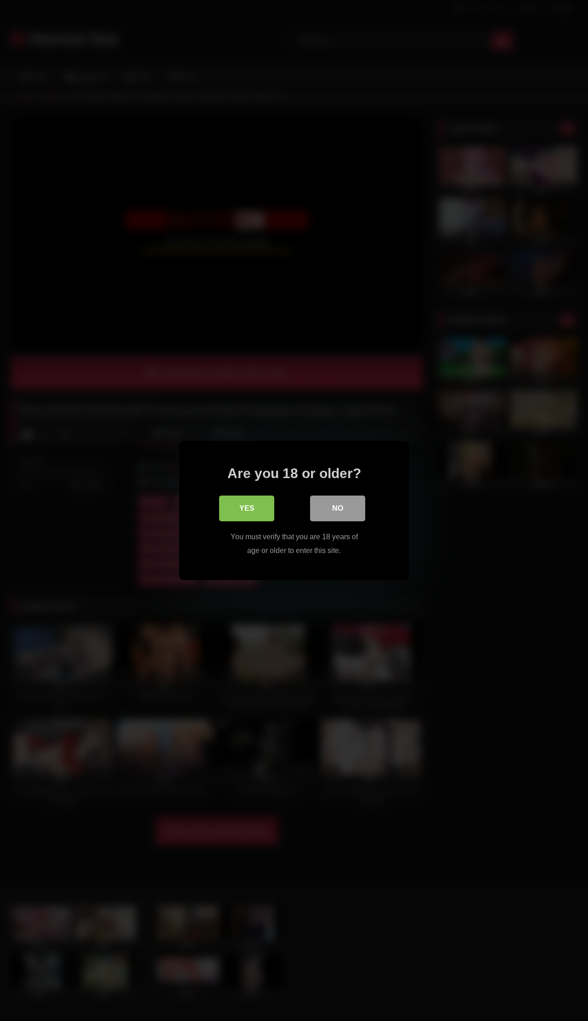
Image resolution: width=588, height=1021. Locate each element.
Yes (246, 508)
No (337, 508)
